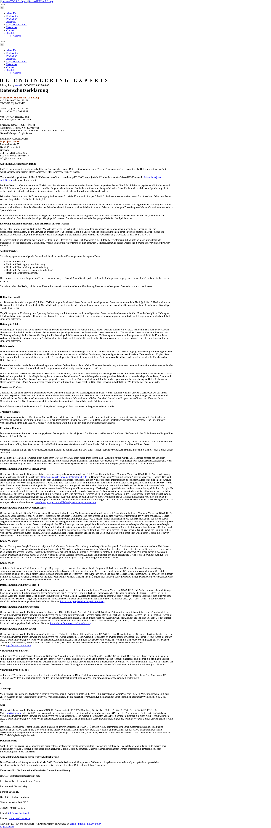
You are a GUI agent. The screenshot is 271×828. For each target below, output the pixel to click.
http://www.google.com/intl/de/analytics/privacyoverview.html (65, 502)
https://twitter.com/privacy (18, 645)
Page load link (7, 826)
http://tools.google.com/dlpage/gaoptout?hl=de (64, 477)
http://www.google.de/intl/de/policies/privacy (82, 601)
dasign (73, 823)
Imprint (81, 823)
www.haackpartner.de (19, 818)
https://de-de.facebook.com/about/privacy (70, 623)
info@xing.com (13, 713)
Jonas (17, 85)
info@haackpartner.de (19, 813)
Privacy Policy (94, 823)
